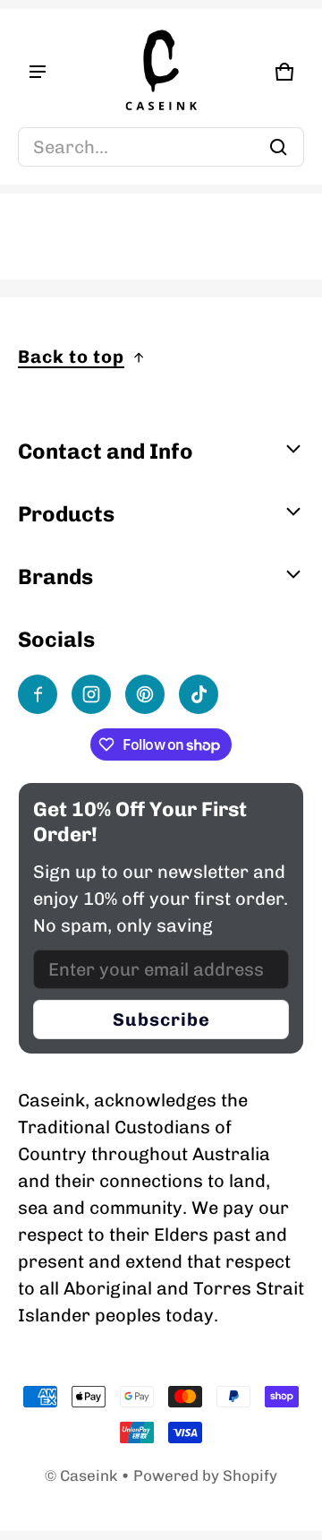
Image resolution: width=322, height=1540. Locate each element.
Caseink (88, 1475)
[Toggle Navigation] (37, 71)
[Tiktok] (198, 694)
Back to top (71, 356)
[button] (161, 147)
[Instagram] (91, 694)
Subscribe (161, 1019)
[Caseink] (161, 71)
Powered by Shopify (205, 1475)
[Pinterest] (145, 694)
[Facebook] (37, 694)
